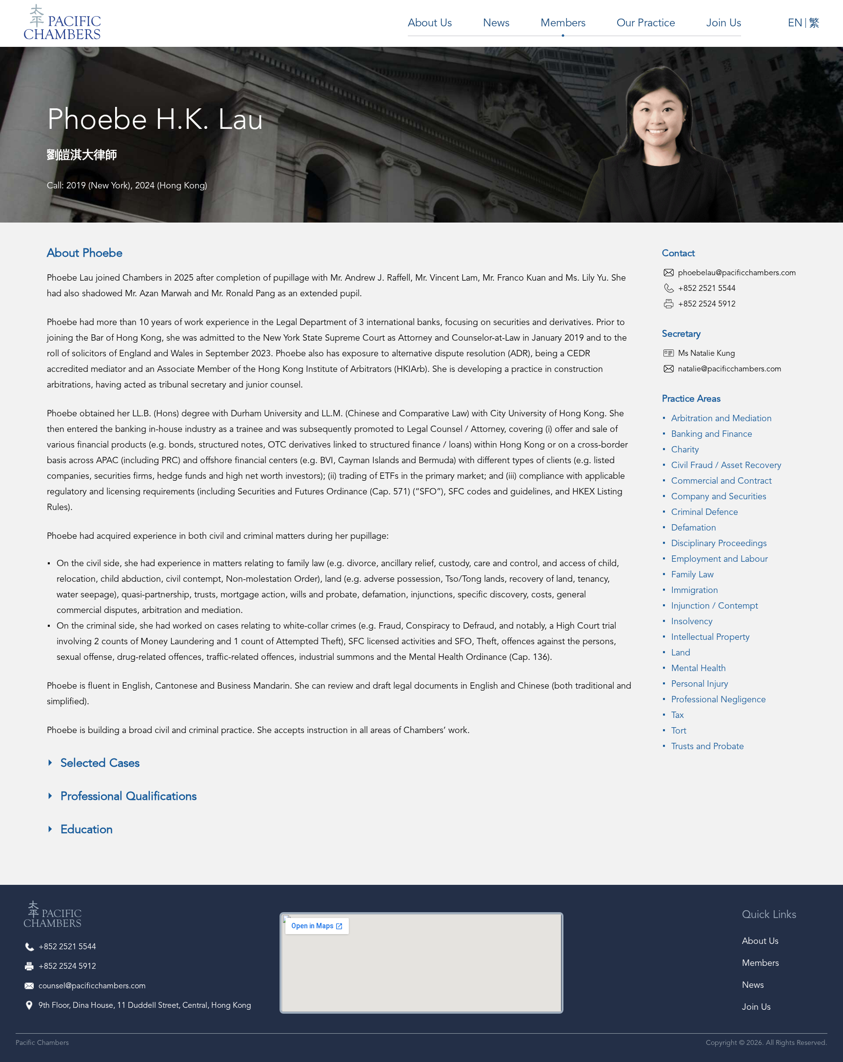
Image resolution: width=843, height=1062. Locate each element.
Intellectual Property (710, 637)
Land (680, 653)
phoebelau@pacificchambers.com (737, 273)
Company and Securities (718, 496)
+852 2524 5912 (707, 304)
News (496, 23)
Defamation (693, 528)
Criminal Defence (704, 512)
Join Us (723, 23)
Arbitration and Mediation (721, 418)
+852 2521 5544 (707, 289)
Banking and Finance (711, 434)
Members (563, 23)
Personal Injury (699, 684)
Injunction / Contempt (714, 606)
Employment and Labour (719, 559)
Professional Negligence (718, 699)
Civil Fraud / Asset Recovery (726, 465)
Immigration (694, 590)
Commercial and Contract (721, 481)
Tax (677, 715)
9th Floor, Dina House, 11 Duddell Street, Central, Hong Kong (145, 1006)
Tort (678, 731)
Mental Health (698, 668)
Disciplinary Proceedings (719, 543)
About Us (430, 23)
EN (795, 23)
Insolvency (692, 621)
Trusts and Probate (707, 746)
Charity (685, 450)
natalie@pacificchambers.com (730, 369)
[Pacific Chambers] (52, 916)
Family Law (692, 575)
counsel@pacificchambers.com (92, 986)
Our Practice (646, 23)
